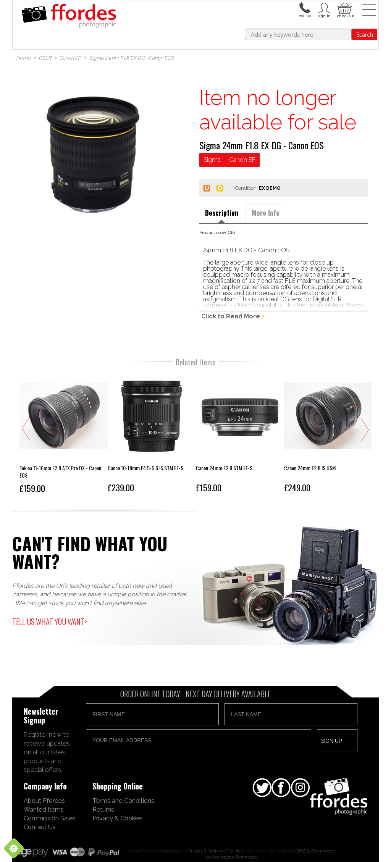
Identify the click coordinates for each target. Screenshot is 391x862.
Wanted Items (44, 809)
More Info (266, 213)
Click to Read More (230, 316)
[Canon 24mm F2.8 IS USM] (328, 434)
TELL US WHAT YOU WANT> (49, 621)
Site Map (234, 851)
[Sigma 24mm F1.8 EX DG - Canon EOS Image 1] (92, 155)
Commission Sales (50, 818)
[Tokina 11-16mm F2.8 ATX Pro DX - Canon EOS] (63, 434)
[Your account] (305, 7)
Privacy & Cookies (117, 818)
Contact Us (40, 827)
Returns (103, 809)
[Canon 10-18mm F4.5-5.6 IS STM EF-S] (152, 434)
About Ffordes (44, 800)
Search (364, 35)
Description (221, 213)
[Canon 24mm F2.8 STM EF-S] (240, 434)
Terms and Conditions (123, 800)
